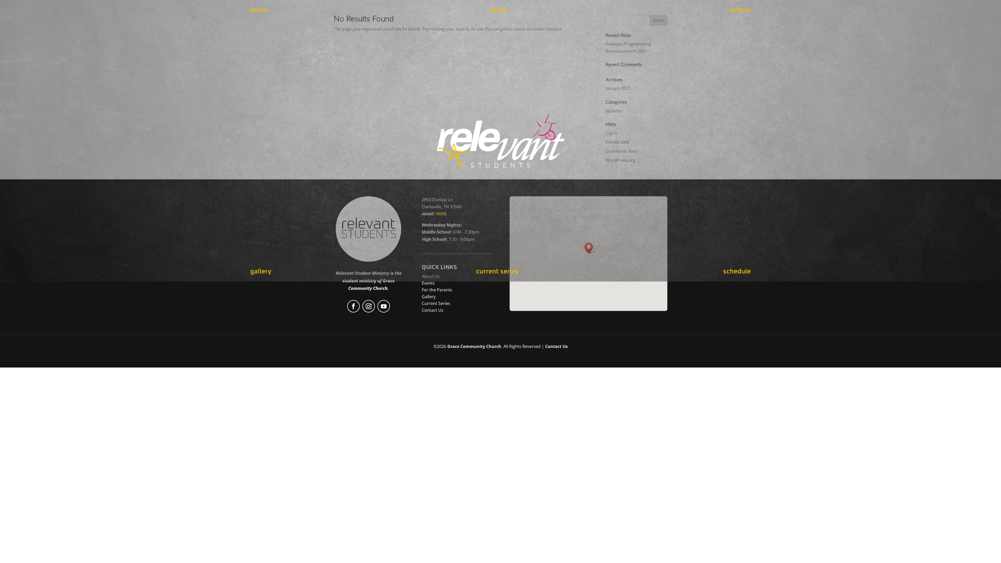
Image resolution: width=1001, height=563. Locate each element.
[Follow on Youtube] (383, 306)
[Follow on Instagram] (368, 306)
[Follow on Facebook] (353, 306)
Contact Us (556, 346)
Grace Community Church (474, 346)
